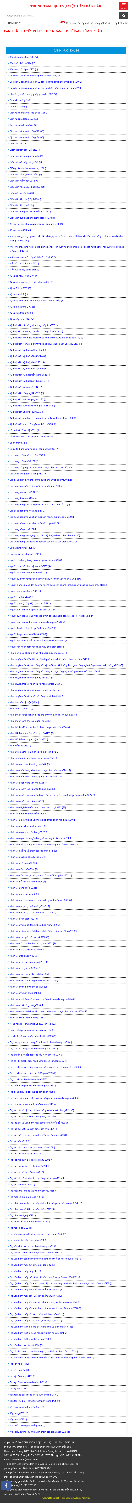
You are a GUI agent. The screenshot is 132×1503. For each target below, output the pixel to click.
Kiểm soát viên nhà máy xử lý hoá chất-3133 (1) (33, 257)
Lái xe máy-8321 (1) (19, 442)
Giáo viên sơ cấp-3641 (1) (22, 193)
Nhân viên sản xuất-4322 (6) (24, 918)
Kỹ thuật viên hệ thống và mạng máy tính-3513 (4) (34, 325)
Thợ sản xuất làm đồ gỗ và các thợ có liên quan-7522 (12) (38, 1234)
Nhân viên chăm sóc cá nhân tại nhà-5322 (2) (32, 789)
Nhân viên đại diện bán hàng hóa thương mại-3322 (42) (38, 807)
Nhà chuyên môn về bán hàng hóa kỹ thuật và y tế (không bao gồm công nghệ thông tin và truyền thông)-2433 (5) (66, 665)
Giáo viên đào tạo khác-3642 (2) (26, 174)
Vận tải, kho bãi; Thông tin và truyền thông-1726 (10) (35, 1401)
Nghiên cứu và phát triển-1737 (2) (26, 554)
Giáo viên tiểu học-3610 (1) (22, 205)
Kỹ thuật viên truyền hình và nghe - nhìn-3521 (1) (33, 405)
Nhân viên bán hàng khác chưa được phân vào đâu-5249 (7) (40, 770)
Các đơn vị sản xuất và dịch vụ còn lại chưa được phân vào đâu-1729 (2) (46, 82)
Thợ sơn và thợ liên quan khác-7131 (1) (28, 1240)
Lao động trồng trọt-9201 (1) (23, 529)
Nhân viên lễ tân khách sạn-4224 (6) (28, 881)
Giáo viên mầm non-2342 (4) (24, 180)
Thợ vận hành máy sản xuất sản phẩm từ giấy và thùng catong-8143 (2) (45, 1302)
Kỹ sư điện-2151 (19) (19, 294)
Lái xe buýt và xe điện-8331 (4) (25, 430)
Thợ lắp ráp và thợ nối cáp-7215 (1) (27, 1172)
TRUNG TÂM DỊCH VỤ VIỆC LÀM (66, 6)
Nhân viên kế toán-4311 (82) (23, 863)
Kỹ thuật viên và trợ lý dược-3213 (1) (27, 412)
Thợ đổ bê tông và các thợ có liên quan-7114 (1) (33, 1085)
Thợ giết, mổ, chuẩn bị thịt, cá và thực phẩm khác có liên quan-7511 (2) (44, 1098)
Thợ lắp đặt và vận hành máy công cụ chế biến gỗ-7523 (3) (39, 1122)
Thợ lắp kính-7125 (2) (20, 1141)
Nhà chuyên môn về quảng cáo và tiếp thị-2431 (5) (34, 690)
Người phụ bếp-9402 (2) (22, 597)
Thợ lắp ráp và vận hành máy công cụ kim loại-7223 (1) (37, 1178)
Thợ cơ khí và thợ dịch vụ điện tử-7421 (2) (30, 1079)
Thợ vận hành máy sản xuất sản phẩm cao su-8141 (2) (36, 1289)
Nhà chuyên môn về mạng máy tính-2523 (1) (31, 677)
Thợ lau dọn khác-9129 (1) (22, 1184)
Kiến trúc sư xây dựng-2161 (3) (24, 269)
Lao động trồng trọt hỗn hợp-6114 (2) (27, 510)
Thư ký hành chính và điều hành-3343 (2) (30, 1382)
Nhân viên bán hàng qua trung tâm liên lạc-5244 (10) (36, 776)
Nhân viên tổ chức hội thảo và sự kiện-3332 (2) (33, 943)
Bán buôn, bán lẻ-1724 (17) (22, 63)
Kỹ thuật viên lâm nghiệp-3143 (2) (26, 387)
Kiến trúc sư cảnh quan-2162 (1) (25, 263)
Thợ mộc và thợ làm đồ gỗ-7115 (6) (27, 1197)
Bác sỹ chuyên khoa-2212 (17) (24, 57)
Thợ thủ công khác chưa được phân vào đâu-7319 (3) (36, 1252)
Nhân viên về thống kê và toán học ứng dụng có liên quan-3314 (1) (42, 999)
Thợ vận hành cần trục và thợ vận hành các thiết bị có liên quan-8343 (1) (45, 1258)
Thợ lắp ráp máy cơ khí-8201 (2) (25, 1153)
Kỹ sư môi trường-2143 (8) (22, 306)
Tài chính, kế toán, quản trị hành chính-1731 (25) (33, 1036)
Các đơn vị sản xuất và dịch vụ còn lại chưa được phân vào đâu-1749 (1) (45, 88)
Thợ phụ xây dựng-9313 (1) (23, 1215)
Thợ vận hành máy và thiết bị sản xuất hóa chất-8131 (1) (37, 1314)
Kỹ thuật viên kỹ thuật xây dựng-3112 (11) (29, 381)
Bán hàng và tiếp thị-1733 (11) (24, 69)
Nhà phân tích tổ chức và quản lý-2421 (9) (30, 721)
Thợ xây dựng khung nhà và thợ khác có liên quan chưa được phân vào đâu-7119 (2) (52, 1357)
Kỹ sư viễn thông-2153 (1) (22, 313)
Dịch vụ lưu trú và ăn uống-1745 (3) (27, 137)
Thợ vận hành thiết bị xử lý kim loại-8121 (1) (31, 1339)
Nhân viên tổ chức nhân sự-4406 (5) (27, 949)
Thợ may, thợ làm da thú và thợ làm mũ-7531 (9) (33, 1190)
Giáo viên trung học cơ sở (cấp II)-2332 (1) (30, 211)
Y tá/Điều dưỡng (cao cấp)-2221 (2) (27, 1425)
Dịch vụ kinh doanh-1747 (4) (23, 125)
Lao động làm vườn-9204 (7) (24, 492)
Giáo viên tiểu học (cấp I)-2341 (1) (26, 199)
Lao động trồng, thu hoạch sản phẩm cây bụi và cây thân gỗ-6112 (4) (44, 541)
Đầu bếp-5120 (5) (18, 106)
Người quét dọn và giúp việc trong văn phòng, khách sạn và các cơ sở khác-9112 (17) (52, 616)
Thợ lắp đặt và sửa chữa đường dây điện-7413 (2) (34, 1116)
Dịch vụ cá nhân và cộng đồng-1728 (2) (29, 112)
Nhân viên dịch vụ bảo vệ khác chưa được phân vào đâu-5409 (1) (42, 820)
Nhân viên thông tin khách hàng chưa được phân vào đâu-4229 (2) (43, 931)
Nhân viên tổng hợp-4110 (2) (23, 956)
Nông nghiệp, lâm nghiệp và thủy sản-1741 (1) (32, 1030)
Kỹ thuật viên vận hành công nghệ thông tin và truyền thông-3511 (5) (43, 418)
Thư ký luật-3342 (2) (19, 1388)
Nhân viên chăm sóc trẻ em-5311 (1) (27, 801)
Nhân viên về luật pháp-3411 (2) (25, 993)
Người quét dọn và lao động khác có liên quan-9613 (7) (37, 622)
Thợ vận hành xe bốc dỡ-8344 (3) (26, 1345)
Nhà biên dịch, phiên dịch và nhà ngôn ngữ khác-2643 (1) (38, 653)
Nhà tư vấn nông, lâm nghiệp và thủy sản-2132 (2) (34, 752)
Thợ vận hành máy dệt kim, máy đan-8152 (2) (32, 1265)
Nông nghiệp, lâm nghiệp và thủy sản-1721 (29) (33, 1024)
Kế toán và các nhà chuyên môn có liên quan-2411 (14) (36, 224)
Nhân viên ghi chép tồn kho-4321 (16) (28, 826)
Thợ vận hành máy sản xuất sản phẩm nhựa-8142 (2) (36, 1296)
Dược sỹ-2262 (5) (18, 143)
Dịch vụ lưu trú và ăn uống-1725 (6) (27, 131)
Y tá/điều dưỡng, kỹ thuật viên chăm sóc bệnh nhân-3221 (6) (40, 1432)
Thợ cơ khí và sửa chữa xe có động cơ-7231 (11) (33, 1073)
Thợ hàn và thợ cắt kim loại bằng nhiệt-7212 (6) (33, 1104)
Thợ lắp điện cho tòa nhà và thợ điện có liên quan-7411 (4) (38, 1135)
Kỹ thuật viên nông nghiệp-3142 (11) (27, 393)
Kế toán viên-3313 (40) (20, 230)
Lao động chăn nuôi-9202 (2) (24, 461)
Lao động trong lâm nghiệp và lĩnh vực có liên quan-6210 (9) (40, 504)
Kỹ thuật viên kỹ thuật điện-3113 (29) (27, 362)
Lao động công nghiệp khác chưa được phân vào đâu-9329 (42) (42, 467)
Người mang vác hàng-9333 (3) (25, 591)
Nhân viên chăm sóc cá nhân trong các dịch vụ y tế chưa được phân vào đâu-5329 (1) (52, 795)
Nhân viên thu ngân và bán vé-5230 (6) (29, 937)
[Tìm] (123, 15)
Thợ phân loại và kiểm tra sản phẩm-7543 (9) (32, 1209)
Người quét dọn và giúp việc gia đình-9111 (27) (33, 609)
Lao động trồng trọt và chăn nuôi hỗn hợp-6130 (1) (34, 523)
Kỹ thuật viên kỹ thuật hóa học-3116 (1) (28, 368)
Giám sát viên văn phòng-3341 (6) (26, 156)
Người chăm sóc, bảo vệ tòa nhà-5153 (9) (30, 566)
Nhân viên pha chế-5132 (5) (23, 888)
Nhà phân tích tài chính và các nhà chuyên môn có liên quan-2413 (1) (44, 714)
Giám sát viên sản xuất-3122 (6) (25, 150)
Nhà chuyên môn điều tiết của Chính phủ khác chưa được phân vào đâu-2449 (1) (50, 659)
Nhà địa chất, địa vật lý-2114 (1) (25, 702)
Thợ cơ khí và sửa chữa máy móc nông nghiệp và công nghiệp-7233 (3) (45, 1067)
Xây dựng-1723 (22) (19, 1413)
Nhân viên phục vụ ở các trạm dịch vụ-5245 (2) (33, 912)
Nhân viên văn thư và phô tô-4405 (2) (28, 986)
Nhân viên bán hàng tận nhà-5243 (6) (28, 782)
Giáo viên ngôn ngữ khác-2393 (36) (27, 187)
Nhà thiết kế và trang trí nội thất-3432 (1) (29, 739)
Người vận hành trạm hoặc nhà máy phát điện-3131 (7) (37, 646)
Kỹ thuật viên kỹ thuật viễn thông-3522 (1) (30, 374)
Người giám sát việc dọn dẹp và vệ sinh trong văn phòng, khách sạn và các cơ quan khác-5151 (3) (58, 585)
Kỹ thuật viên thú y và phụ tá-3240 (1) (28, 399)
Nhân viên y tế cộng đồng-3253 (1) (26, 1005)
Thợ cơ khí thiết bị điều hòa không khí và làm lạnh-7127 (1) (38, 1061)
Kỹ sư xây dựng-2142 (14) (22, 319)
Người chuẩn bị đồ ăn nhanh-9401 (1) (28, 572)
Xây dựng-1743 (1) (18, 1419)
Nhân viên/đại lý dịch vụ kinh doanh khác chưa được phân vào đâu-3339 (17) (48, 1011)
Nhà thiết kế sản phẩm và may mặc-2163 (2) (32, 733)
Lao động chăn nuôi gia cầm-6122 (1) (28, 455)
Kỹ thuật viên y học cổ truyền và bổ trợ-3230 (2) (33, 424)
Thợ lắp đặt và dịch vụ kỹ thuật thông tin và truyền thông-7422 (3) (42, 1110)
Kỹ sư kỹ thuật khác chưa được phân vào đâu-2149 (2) (37, 300)
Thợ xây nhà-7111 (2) (19, 1364)
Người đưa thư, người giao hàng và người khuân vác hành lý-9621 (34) (45, 578)
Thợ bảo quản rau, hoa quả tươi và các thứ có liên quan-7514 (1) (41, 1042)
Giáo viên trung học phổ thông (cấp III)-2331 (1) (32, 218)
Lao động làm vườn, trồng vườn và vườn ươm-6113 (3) (36, 486)
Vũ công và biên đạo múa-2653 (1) (27, 1407)
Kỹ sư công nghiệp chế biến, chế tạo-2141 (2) (31, 282)
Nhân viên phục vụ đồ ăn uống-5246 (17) (30, 906)
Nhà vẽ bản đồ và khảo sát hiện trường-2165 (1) (33, 758)
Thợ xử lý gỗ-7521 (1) (19, 1370)
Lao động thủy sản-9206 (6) (23, 498)
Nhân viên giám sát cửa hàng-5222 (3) (29, 832)
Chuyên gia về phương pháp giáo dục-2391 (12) (33, 94)
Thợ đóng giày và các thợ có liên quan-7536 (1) (33, 1092)
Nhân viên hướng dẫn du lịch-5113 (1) (28, 857)
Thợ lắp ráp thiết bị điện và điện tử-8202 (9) (31, 1160)
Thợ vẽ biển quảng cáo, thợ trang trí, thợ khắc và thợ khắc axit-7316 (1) (44, 1351)
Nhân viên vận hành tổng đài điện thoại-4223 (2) (34, 980)
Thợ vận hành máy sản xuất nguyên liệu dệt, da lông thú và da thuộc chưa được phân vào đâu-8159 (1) (61, 1283)
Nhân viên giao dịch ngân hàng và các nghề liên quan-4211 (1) (41, 838)
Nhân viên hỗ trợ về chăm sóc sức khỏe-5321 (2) (33, 850)
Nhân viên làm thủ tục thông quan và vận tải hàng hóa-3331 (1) (41, 875)
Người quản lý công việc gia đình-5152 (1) (30, 603)
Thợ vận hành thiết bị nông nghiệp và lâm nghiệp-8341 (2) (38, 1333)
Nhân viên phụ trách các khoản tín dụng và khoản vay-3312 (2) (41, 900)
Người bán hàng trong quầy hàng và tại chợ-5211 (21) (36, 560)
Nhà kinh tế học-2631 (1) (21, 708)
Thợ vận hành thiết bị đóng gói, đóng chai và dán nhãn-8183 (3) (41, 1326)
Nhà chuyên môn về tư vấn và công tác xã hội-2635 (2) (37, 696)
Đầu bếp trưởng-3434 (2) (22, 100)
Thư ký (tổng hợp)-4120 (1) (22, 1376)
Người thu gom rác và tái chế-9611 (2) (28, 634)
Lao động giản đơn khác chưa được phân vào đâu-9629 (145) (41, 480)
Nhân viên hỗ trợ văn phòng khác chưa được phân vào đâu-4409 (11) (44, 844)
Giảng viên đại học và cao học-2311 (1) (28, 168)
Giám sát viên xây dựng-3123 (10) (26, 162)
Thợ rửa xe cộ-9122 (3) (21, 1228)
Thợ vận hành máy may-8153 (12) (26, 1271)
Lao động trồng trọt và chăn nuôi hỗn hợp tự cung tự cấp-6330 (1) (42, 517)
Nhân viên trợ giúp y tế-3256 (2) (25, 968)
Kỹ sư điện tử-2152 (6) (20, 288)
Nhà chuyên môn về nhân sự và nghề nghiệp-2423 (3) (36, 684)
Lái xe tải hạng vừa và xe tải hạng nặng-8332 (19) (34, 449)
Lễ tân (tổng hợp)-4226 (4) (23, 548)
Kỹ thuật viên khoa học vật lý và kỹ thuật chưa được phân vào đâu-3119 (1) (46, 337)
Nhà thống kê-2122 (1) (20, 745)
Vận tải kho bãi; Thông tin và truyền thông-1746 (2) (34, 1394)
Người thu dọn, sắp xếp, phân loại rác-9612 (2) (33, 628)
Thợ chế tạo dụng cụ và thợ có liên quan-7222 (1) (34, 1048)
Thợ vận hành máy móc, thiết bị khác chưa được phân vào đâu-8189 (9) (45, 1277)
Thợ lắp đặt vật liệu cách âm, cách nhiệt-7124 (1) (33, 1129)
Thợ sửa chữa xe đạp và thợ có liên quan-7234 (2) (34, 1246)
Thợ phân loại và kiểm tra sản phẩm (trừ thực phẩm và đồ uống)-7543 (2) (46, 1203)
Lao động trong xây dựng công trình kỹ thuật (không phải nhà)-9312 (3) (45, 535)
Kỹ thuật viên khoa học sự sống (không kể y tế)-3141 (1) (36, 331)
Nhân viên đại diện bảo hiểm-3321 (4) (28, 813)
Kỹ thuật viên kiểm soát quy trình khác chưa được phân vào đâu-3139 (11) (46, 344)
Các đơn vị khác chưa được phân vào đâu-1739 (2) (35, 75)
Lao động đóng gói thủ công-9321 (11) (28, 473)
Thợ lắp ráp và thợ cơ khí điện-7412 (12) (29, 1166)
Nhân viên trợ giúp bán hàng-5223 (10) (29, 962)
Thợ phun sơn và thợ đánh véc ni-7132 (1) (30, 1221)
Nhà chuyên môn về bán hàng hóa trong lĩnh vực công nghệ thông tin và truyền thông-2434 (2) (56, 671)
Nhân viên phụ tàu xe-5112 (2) (24, 894)
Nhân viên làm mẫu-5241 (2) (24, 869)
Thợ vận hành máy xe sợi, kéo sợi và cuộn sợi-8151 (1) (36, 1320)
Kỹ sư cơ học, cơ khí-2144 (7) (23, 276)
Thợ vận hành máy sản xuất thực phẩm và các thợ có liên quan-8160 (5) (45, 1308)
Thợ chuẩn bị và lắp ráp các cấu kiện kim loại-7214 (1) (36, 1054)
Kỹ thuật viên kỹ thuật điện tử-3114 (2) (28, 356)
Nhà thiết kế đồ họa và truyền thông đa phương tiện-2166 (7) (40, 727)
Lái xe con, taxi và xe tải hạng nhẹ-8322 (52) (31, 436)
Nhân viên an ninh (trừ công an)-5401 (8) (30, 764)
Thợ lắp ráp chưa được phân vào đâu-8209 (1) (33, 1147)
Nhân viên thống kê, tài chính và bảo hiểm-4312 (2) (35, 925)
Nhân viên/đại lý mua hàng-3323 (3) (28, 1017)
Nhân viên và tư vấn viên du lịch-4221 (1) (29, 974)
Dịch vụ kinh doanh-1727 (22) (24, 119)
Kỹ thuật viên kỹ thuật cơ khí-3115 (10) (28, 350)
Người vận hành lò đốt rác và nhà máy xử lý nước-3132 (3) (39, 640)
